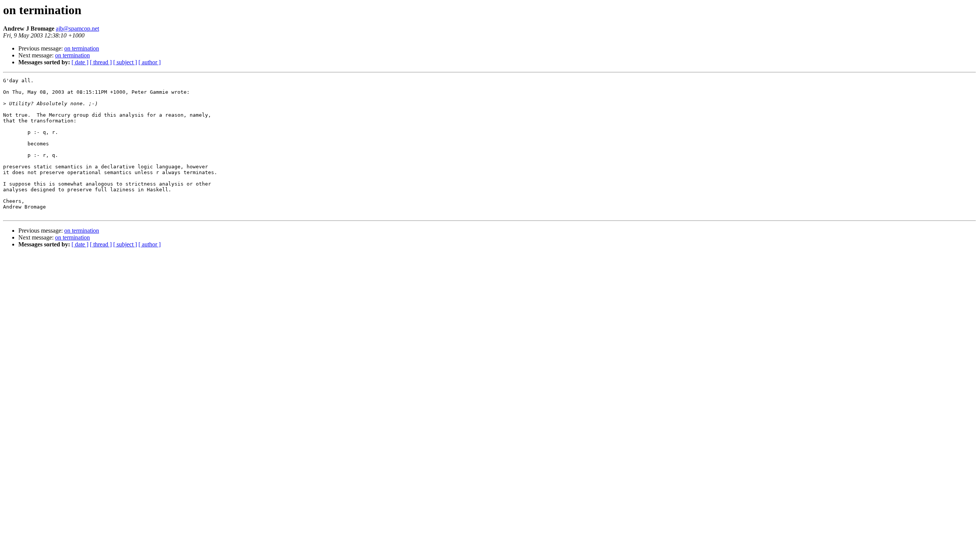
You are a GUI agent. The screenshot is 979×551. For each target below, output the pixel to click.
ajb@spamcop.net (77, 28)
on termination (81, 48)
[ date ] (80, 62)
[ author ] (149, 62)
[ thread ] (101, 62)
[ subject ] (125, 62)
